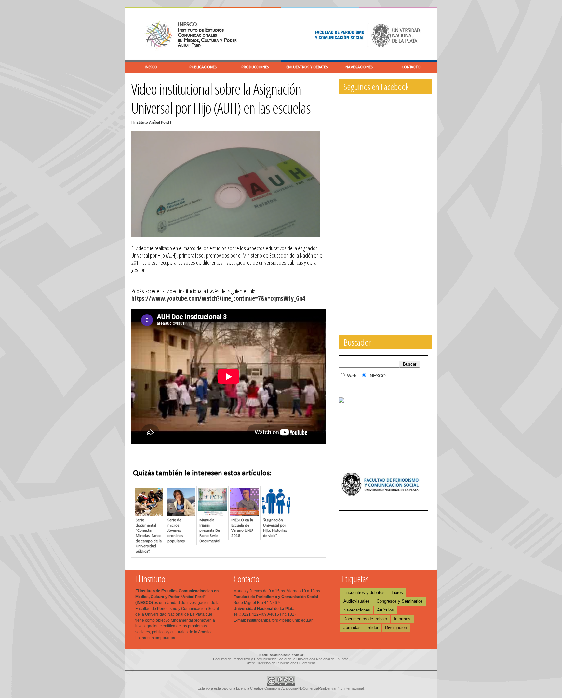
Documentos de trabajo (365, 618)
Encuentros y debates (364, 592)
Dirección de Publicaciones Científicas (286, 663)
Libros (397, 592)
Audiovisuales (356, 601)
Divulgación (396, 627)
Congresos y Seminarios (400, 601)
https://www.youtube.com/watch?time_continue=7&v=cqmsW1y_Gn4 (218, 298)
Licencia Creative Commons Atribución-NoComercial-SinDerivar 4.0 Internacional (300, 688)
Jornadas (352, 627)
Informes (402, 618)
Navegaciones (356, 610)
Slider (373, 627)
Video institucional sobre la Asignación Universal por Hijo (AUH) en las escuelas (221, 98)
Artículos (385, 610)
